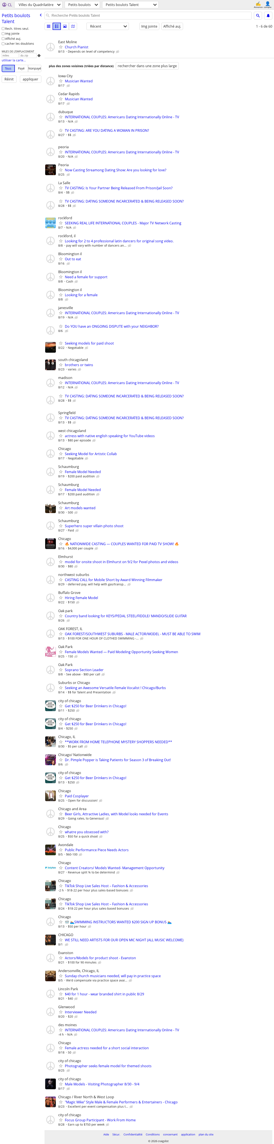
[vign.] (57, 26)
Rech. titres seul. (17, 29)
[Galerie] (65, 26)
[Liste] (49, 26)
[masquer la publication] (118, 51)
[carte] (73, 26)
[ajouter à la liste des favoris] (60, 46)
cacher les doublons (19, 43)
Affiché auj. (13, 39)
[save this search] (268, 15)
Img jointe (12, 33)
